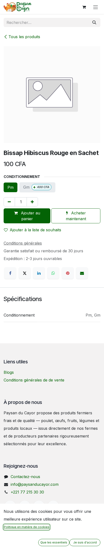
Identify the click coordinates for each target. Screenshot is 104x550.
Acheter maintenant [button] (76, 216)
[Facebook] (10, 273)
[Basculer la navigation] (95, 7)
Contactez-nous (25, 476)
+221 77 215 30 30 (27, 492)
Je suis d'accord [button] (85, 542)
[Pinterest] (68, 273)
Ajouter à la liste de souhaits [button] (35, 229)
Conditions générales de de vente (34, 380)
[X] (24, 273)
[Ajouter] (32, 201)
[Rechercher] (94, 22)
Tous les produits (24, 36)
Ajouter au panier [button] (30, 216)
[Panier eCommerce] (84, 7)
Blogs (9, 372)
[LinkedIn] (39, 273)
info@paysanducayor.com (35, 484)
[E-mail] (82, 273)
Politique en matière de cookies (26, 527)
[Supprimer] (9, 201)
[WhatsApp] (53, 273)
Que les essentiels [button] (53, 542)
